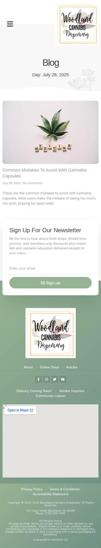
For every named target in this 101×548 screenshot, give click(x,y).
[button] (10, 24)
